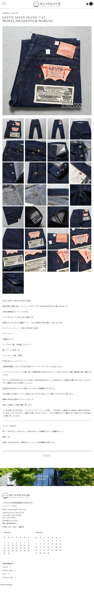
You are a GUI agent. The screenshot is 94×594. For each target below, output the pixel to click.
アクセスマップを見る (9, 506)
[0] (87, 5)
